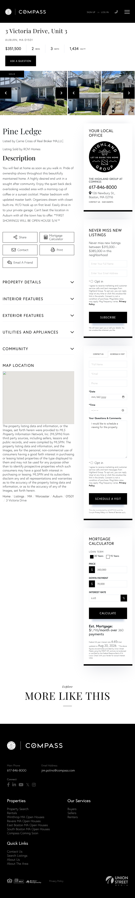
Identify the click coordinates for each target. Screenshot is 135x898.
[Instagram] (34, 784)
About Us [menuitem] (13, 860)
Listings (19, 496)
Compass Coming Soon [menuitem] (22, 833)
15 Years (114, 555)
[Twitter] (27, 784)
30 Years (98, 555)
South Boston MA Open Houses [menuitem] (28, 829)
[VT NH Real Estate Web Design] (117, 881)
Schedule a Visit (117, 354)
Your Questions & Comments (105, 418)
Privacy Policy (100, 512)
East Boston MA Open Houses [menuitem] (27, 825)
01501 (70, 496)
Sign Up (91, 12)
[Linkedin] (14, 784)
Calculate (108, 613)
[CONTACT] (20, 61)
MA (30, 496)
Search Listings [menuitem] (17, 855)
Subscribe (108, 317)
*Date (92, 391)
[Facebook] (8, 784)
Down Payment (98, 578)
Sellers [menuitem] (72, 813)
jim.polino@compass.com (58, 770)
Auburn (58, 496)
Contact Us (94, 202)
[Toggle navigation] (127, 12)
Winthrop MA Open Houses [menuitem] (25, 817)
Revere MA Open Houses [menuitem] (24, 821)
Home (7, 496)
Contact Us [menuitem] (14, 851)
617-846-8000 (103, 187)
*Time (92, 404)
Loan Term (96, 551)
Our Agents (107, 202)
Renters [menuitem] (73, 817)
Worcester (42, 496)
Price (92, 563)
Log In (105, 12)
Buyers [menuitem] (72, 809)
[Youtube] (21, 784)
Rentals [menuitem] (12, 813)
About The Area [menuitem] (17, 864)
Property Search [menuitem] (17, 809)
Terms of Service (115, 512)
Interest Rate (97, 592)
